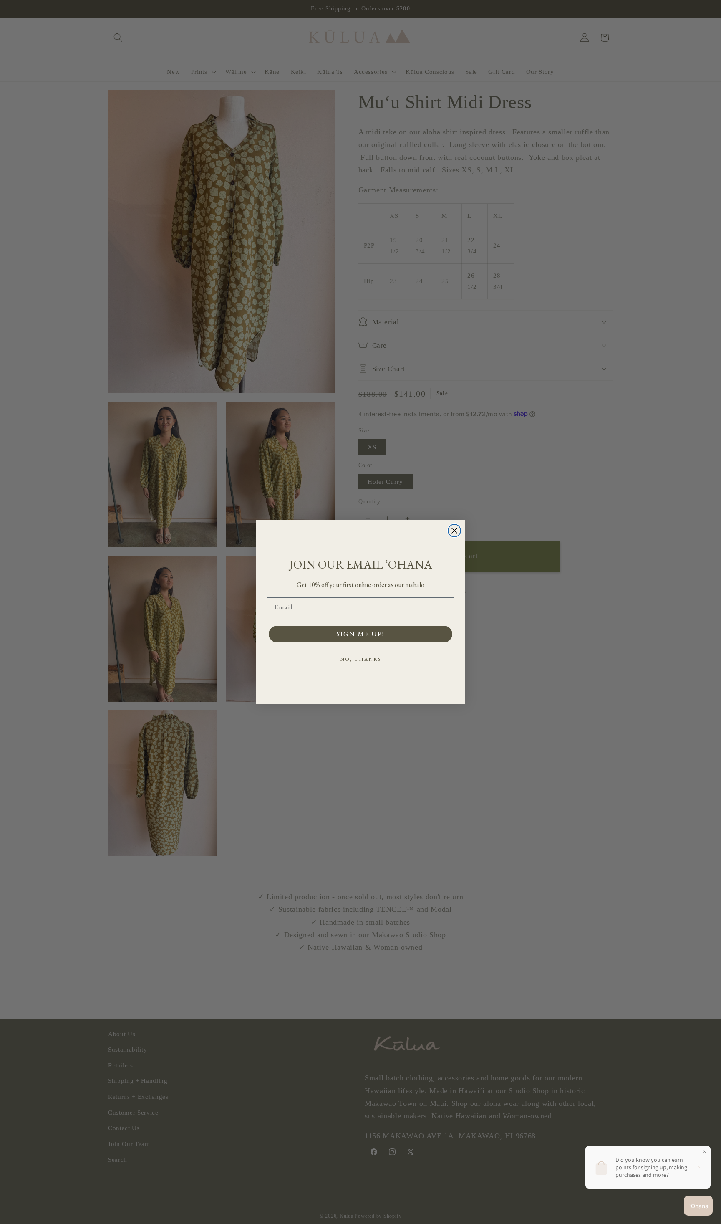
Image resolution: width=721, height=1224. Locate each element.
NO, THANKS (360, 659)
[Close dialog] (454, 530)
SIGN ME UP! (360, 634)
